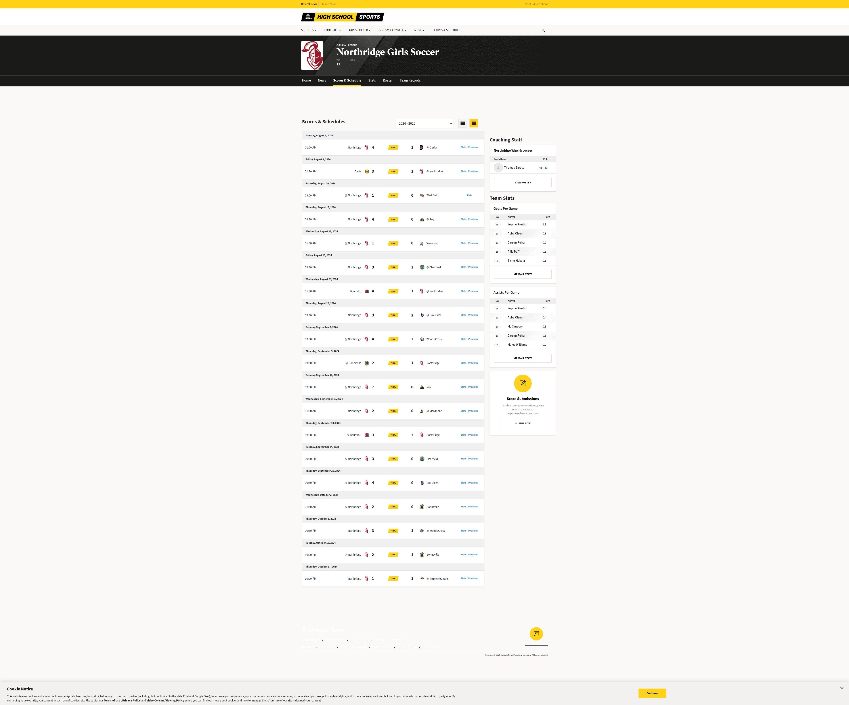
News (322, 80)
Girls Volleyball (391, 30)
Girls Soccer (358, 30)
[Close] (842, 689)
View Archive (431, 647)
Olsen (515, 233)
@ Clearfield (433, 267)
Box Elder (432, 483)
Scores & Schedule (347, 80)
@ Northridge (434, 171)
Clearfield (432, 459)
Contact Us (327, 647)
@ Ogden (432, 147)
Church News (328, 4)
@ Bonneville (353, 363)
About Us (308, 647)
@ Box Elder (433, 315)
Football (331, 30)
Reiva (516, 242)
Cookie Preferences (388, 640)
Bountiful (355, 291)
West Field (432, 195)
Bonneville (432, 507)
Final (393, 147)
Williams (517, 345)
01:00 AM (310, 147)
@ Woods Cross (435, 531)
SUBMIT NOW (523, 423)
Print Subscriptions (536, 4)
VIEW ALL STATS (523, 274)
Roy (428, 387)
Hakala (516, 261)
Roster (388, 80)
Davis (358, 171)
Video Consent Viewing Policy (165, 700)
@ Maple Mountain (437, 579)
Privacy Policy (335, 640)
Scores (446, 30)
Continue (652, 693)
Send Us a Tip (407, 647)
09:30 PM (310, 219)
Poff (513, 252)
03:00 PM (310, 195)
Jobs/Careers (382, 647)
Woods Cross (434, 339)
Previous (473, 147)
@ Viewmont (434, 411)
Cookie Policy (360, 640)
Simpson (516, 326)
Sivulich (518, 224)
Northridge (354, 147)
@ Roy (430, 219)
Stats (372, 80)
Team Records (410, 80)
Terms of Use (310, 640)
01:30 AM (310, 171)
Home (306, 80)
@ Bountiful (354, 435)
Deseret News (309, 4)
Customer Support (353, 647)
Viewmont (432, 243)
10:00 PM (310, 555)
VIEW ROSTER (523, 182)
